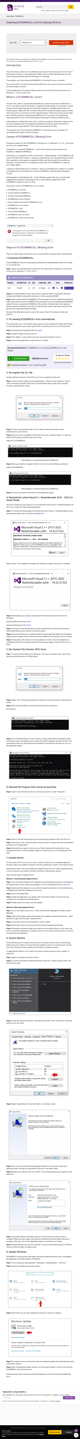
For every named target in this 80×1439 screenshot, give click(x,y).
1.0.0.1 (9, 288)
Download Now (61, 43)
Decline (69, 1432)
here (40, 330)
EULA (31, 61)
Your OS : (13, 42)
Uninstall (68, 362)
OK (48, 240)
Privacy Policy (39, 61)
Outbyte (67, 59)
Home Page (10, 16)
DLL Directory (60, 10)
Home (43, 10)
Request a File (50, 10)
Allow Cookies (54, 1432)
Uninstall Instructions (12, 61)
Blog (67, 10)
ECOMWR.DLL (19, 16)
